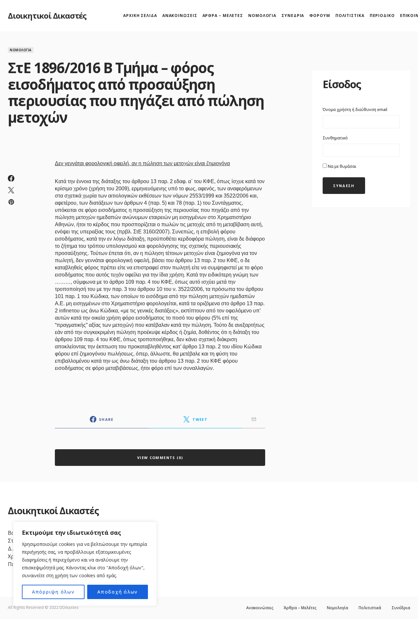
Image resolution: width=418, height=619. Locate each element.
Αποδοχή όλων (117, 592)
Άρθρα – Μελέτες (300, 608)
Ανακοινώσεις (259, 608)
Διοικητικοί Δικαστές (47, 15)
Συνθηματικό (335, 138)
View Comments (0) (160, 457)
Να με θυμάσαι (341, 166)
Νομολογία (21, 50)
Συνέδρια (401, 608)
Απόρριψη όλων (53, 592)
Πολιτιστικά (370, 608)
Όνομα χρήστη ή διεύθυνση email (355, 109)
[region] (85, 564)
